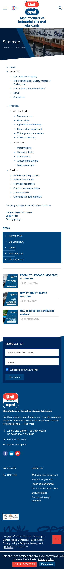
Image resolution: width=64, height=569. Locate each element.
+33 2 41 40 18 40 (16, 439)
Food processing (25, 165)
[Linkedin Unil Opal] (11, 453)
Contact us (19, 97)
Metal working (24, 148)
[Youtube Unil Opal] (17, 453)
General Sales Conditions (19, 212)
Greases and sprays (27, 160)
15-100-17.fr (21, 546)
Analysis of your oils (23, 179)
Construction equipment (29, 129)
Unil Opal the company (25, 76)
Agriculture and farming (29, 124)
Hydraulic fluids (25, 152)
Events (12, 247)
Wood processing (26, 137)
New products (16, 253)
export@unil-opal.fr (16, 444)
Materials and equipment (26, 175)
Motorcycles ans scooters (30, 133)
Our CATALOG (10, 475)
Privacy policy (13, 219)
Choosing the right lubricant (27, 196)
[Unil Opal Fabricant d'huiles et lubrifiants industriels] (32, 8)
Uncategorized (16, 259)
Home (6, 47)
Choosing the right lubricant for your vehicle (28, 205)
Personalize (47, 564)
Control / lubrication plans (26, 188)
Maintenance (23, 156)
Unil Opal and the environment (29, 88)
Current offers (16, 236)
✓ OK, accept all (24, 564)
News (16, 92)
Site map (38, 536)
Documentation (21, 192)
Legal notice (12, 215)
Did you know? (16, 241)
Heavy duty (23, 120)
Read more (28, 423)
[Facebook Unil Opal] (5, 453)
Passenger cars (25, 116)
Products (14, 105)
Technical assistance (24, 184)
